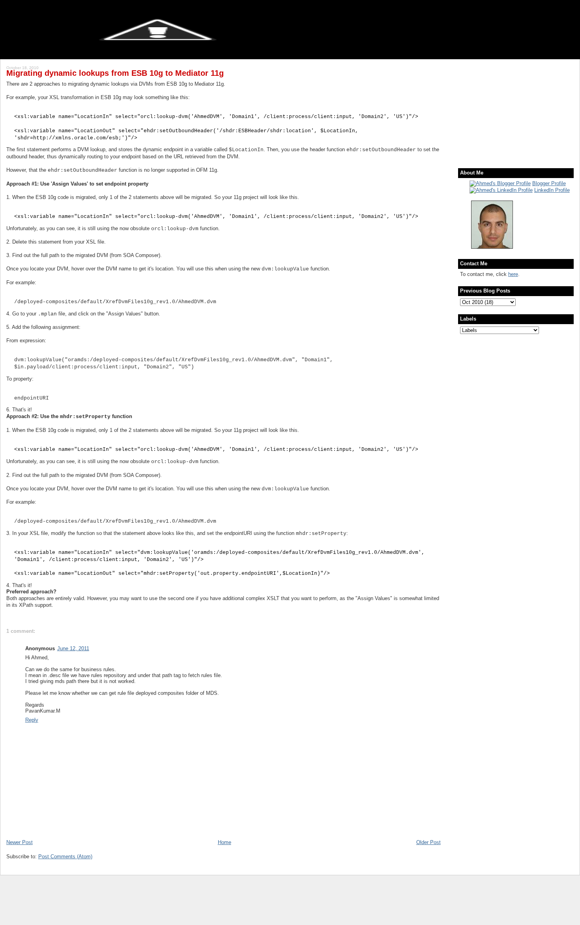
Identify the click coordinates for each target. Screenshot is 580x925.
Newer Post (19, 842)
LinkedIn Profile (552, 190)
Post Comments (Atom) (65, 856)
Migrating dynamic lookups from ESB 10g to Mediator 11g (115, 73)
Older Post (428, 842)
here (513, 274)
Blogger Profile (549, 183)
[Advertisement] (509, 108)
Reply (31, 720)
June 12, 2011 (73, 648)
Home (224, 842)
